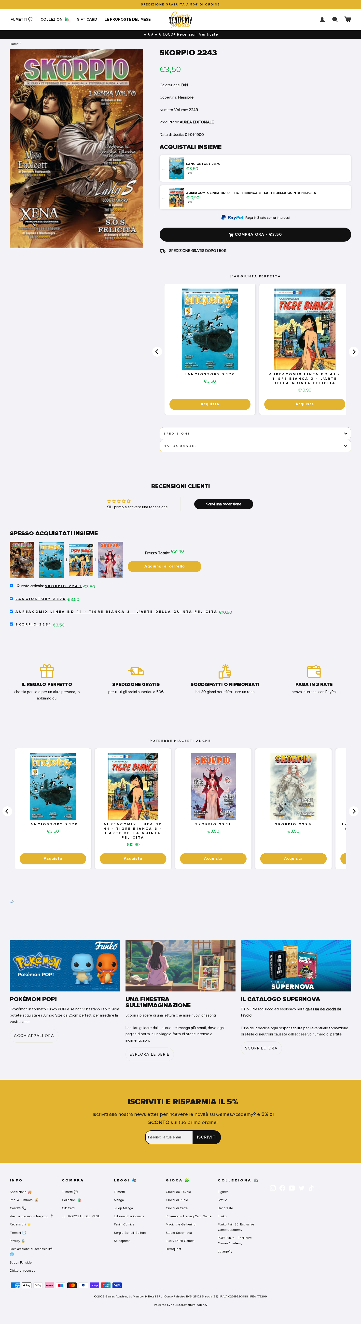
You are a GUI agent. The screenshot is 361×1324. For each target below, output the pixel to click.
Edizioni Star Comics (129, 1216)
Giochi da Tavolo (178, 1192)
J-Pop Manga (123, 1208)
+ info (189, 173)
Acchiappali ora (34, 1035)
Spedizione (177, 433)
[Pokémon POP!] (65, 965)
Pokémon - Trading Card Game (188, 1216)
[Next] (354, 352)
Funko (222, 1216)
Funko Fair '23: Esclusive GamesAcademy (236, 1227)
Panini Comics (124, 1224)
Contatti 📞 (18, 1208)
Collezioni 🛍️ (55, 19)
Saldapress (122, 1241)
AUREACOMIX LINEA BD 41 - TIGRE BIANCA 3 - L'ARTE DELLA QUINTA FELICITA (304, 379)
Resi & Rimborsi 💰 (24, 1200)
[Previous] (157, 352)
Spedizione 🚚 (21, 1192)
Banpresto (225, 1208)
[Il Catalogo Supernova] (296, 965)
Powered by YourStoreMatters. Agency (180, 1305)
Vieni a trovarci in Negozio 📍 (32, 1216)
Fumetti (119, 1192)
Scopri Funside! (21, 1262)
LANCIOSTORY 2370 (210, 374)
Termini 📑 (18, 1233)
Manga (119, 1200)
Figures (223, 1192)
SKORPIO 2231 (33, 624)
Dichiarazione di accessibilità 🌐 (31, 1251)
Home (14, 44)
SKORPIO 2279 (293, 824)
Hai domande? (180, 446)
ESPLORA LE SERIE (150, 1054)
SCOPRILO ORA (261, 1048)
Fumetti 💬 (22, 19)
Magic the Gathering (180, 1224)
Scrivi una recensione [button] (223, 504)
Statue (222, 1200)
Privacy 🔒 (17, 1241)
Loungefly (225, 1251)
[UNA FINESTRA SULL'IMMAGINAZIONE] (180, 965)
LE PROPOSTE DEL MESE (128, 19)
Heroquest (173, 1249)
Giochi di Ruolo (177, 1200)
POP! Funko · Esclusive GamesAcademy (235, 1240)
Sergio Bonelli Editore (130, 1233)
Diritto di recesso (22, 1270)
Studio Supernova (179, 1233)
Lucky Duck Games (180, 1241)
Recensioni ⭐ (20, 1224)
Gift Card (87, 19)
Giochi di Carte (177, 1208)
